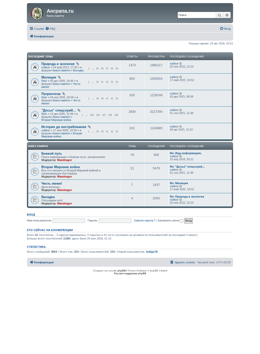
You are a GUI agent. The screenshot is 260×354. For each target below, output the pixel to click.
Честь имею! (51, 183)
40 (102, 98)
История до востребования (63, 127)
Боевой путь (51, 153)
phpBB (122, 270)
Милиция (48, 77)
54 (117, 82)
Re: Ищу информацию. (186, 153)
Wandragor (64, 160)
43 (117, 98)
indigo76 (152, 251)
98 (112, 68)
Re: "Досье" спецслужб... (187, 166)
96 (102, 68)
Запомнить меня (168, 220)
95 (97, 68)
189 (116, 115)
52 (107, 82)
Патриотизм (51, 94)
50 (97, 82)
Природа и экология (58, 64)
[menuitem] (50, 29)
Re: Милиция (179, 183)
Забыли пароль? (144, 220)
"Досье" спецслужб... (58, 110)
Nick (44, 80)
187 (104, 115)
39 (97, 98)
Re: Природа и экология (187, 196)
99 (117, 68)
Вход (31, 214)
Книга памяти (61, 70)
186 (98, 115)
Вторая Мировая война (56, 119)
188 (110, 115)
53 (112, 82)
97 (107, 68)
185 (92, 115)
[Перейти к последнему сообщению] (181, 63)
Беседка (78, 70)
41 (107, 98)
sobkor (45, 67)
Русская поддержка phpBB (130, 273)
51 (102, 82)
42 (112, 98)
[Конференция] (37, 12)
